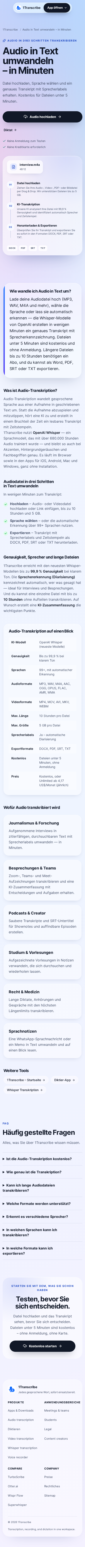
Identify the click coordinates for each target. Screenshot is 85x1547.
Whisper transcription (22, 1448)
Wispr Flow (15, 1495)
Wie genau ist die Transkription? (33, 1172)
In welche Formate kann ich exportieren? (28, 1251)
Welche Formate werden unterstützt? (38, 1203)
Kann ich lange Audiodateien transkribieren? (29, 1188)
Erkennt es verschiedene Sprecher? (37, 1216)
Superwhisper (17, 1505)
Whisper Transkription (23, 1090)
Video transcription (21, 1438)
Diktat (8, 130)
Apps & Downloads (21, 1410)
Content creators (56, 1438)
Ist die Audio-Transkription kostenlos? (39, 1159)
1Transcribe (10, 29)
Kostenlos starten (43, 1346)
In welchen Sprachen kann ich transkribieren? (30, 1232)
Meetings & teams (56, 1410)
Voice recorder (18, 1457)
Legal (47, 1429)
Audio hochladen (43, 117)
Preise (48, 1477)
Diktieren (14, 1429)
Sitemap (49, 1495)
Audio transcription (21, 1419)
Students (50, 1419)
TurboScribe (16, 1477)
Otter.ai (13, 1486)
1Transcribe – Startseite (24, 1080)
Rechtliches (52, 1486)
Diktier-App (62, 1080)
